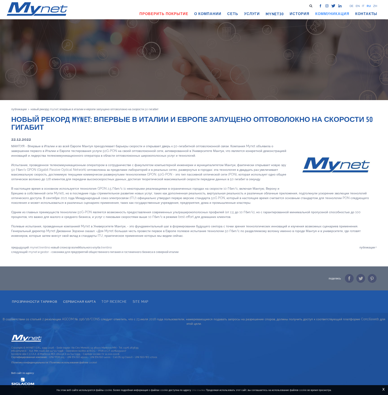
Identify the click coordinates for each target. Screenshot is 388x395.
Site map (141, 301)
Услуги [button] (252, 14)
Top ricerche (114, 301)
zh (375, 6)
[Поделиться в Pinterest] (372, 278)
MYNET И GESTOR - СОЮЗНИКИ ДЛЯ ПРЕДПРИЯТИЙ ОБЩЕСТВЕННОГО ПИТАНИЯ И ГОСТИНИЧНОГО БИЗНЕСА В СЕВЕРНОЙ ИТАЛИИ (104, 252)
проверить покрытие (163, 14)
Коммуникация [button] (332, 14)
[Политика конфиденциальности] (29, 362)
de (351, 6)
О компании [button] (207, 14)
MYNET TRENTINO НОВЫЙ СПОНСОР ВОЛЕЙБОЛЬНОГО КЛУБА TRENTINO (71, 247)
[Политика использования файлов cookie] (73, 362)
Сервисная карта (79, 301)
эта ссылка (198, 390)
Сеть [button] (232, 14)
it (363, 6)
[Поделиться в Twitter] (360, 278)
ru (369, 6)
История (299, 14)
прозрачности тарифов (34, 301)
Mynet (273, 14)
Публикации (19, 109)
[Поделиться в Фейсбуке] (349, 278)
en (358, 6)
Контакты (366, 14)
